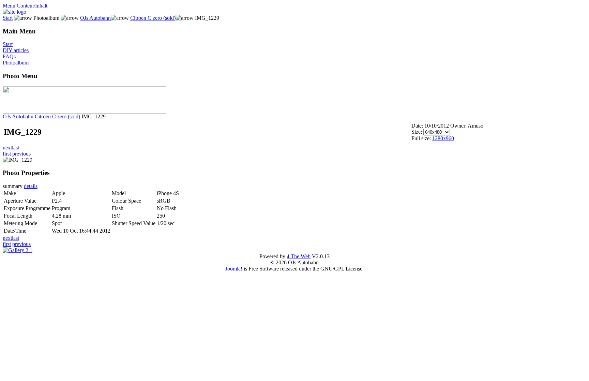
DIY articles (16, 50)
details (30, 186)
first (7, 154)
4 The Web (299, 256)
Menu (9, 6)
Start (8, 18)
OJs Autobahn (95, 18)
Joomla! (233, 269)
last (15, 147)
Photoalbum (16, 62)
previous (21, 154)
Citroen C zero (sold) (153, 18)
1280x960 (443, 138)
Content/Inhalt (32, 6)
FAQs (9, 56)
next (7, 147)
